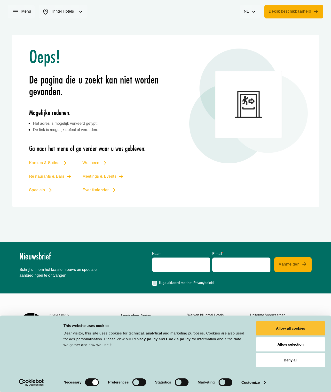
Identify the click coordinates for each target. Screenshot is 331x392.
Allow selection (290, 344)
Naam (156, 254)
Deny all (291, 360)
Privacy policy (145, 339)
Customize (250, 382)
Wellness (90, 163)
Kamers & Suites (44, 163)
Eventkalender (95, 190)
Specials (37, 190)
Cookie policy (178, 339)
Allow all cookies (290, 328)
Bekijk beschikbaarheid (290, 12)
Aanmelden (289, 265)
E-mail (217, 254)
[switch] (139, 382)
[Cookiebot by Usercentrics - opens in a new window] (31, 382)
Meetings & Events (99, 177)
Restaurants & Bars (46, 177)
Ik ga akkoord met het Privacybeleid (186, 283)
